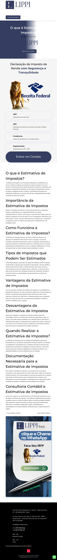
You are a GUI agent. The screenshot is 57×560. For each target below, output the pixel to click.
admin (25, 36)
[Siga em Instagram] (28, 550)
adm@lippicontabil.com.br (20, 524)
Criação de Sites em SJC (32, 557)
